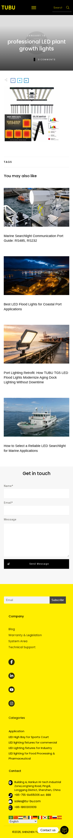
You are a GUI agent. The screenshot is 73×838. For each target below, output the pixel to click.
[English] (25, 817)
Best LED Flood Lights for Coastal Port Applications (36, 283)
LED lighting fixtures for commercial (33, 742)
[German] (35, 817)
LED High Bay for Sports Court (29, 737)
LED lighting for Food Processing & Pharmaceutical (32, 755)
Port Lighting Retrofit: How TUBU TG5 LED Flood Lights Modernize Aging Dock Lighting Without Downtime (36, 354)
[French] (30, 817)
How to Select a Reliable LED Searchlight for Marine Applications (36, 424)
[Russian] (54, 817)
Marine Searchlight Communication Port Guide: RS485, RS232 (36, 214)
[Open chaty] (64, 830)
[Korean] (45, 817)
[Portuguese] (50, 817)
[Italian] (40, 817)
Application (16, 731)
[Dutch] (20, 817)
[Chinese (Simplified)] (15, 817)
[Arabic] (11, 817)
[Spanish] (59, 817)
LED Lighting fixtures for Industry (30, 748)
